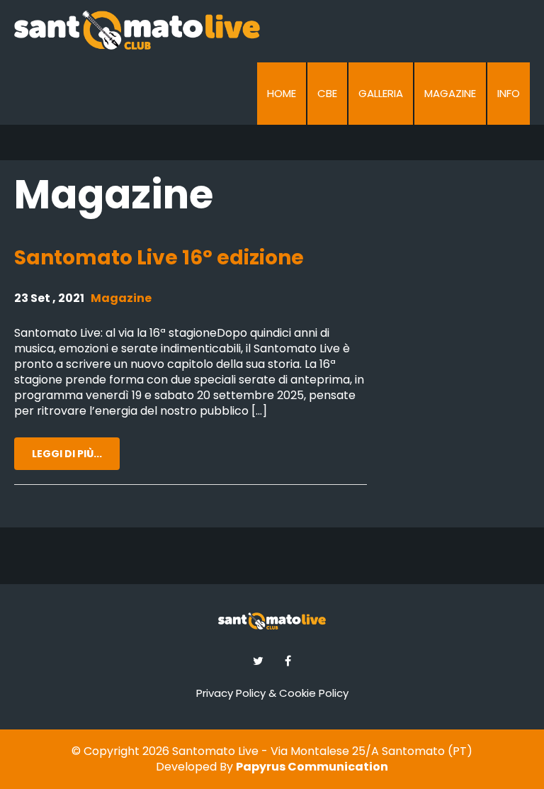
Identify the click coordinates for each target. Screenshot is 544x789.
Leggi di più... (67, 454)
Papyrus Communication (312, 767)
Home (281, 93)
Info (508, 93)
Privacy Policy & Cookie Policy (272, 693)
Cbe (327, 93)
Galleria (380, 93)
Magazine (450, 93)
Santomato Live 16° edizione (159, 258)
